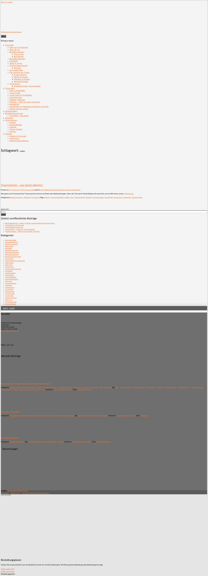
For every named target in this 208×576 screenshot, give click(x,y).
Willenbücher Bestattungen (11, 32)
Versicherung (51, 442)
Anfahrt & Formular (18, 136)
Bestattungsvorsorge (14, 113)
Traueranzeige (98, 197)
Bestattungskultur (16, 197)
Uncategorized (10, 302)
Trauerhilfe (10, 88)
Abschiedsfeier (10, 240)
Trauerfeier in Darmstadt (14, 225)
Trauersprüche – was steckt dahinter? (22, 185)
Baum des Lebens (126, 387)
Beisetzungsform (11, 244)
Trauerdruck (15, 84)
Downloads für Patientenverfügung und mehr (29, 107)
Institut (13, 123)
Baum (117, 387)
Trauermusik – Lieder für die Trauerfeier (20, 229)
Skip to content (7, 2)
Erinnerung (9, 267)
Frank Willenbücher (47, 190)
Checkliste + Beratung (19, 116)
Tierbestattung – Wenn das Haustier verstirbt (22, 231)
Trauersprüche (20, 75)
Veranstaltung (10, 304)
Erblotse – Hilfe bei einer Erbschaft (25, 102)
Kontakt (8, 134)
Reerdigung (19, 57)
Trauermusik (15, 93)
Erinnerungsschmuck (18, 66)
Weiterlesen (129, 194)
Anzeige (46, 197)
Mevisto (17, 68)
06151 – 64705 (9, 308)
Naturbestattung (11, 279)
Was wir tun (15, 50)
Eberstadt (9, 265)
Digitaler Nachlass (17, 100)
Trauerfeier (9, 289)
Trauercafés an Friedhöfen (21, 95)
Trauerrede (9, 296)
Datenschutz (15, 493)
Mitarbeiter (9, 275)
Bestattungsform (184, 387)
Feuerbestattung (197, 387)
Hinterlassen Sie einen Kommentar (67, 190)
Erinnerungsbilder (56, 197)
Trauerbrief (108, 197)
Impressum (14, 138)
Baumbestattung (11, 242)
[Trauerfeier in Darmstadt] (13, 408)
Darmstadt (9, 259)
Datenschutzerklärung (19, 141)
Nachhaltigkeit (16, 125)
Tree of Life (19, 54)
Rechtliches (14, 104)
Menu (3, 36)
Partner (13, 132)
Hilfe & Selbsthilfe (17, 91)
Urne (44, 389)
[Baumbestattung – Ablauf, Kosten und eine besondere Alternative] (13, 380)
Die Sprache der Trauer (20, 72)
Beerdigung (151, 387)
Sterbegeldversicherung (14, 227)
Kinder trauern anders (19, 109)
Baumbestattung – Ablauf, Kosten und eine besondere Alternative (30, 223)
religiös (67, 197)
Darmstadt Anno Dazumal (15, 261)
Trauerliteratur (16, 97)
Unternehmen (11, 120)
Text (72, 197)
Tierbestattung (10, 283)
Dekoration (9, 263)
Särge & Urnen (16, 63)
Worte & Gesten (21, 77)
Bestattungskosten (17, 59)
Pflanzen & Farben (22, 79)
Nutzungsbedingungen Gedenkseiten (35, 493)
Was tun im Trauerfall (19, 47)
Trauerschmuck (11, 298)
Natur (16, 389)
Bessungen (9, 246)
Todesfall (27, 197)
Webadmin (144, 416)
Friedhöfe (14, 61)
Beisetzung (161, 387)
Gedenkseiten (11, 111)
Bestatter (8, 248)
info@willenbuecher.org (10, 331)
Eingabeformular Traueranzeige (27, 86)
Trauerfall (9, 45)
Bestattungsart (171, 387)
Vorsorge (60, 442)
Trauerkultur (10, 292)
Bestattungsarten (17, 52)
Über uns (8, 300)
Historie (13, 127)
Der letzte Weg (16, 70)
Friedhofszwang (7, 389)
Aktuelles (9, 118)
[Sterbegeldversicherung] (13, 434)
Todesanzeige (80, 197)
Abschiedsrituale (21, 82)
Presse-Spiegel (16, 129)
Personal (8, 281)
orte (97, 416)
